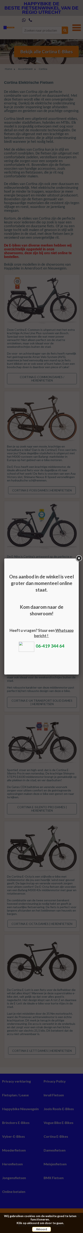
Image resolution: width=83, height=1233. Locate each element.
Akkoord (41, 1229)
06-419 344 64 (50, 645)
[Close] (79, 558)
